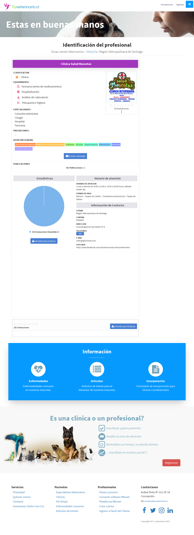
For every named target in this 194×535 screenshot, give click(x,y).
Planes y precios (108, 492)
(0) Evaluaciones (21, 327)
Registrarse (171, 462)
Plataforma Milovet (110, 501)
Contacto (18, 501)
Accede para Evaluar (45, 240)
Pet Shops (62, 501)
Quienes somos (22, 497)
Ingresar (180, 4)
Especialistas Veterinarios (70, 492)
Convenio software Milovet (114, 497)
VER (80, 233)
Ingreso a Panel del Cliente (114, 511)
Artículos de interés (67, 511)
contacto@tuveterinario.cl (156, 501)
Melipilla (91, 52)
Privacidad (19, 492)
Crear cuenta (106, 506)
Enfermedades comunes (70, 506)
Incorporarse (167, 4)
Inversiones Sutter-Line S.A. (28, 506)
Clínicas (60, 497)
